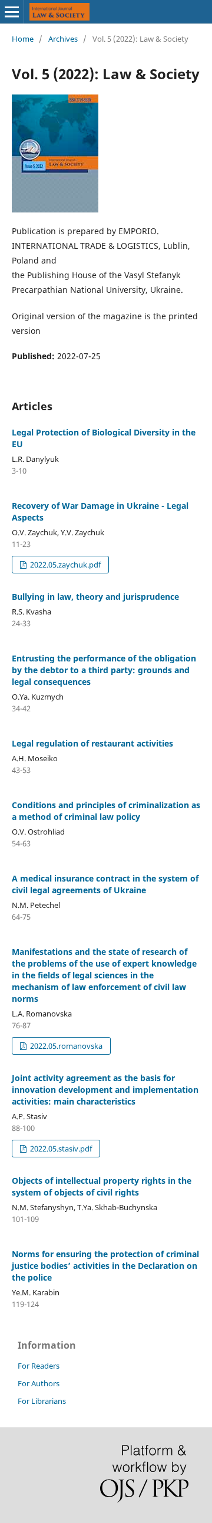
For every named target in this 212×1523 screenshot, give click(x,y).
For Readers (38, 1365)
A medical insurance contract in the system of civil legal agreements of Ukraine (105, 884)
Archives (63, 38)
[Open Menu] (12, 11)
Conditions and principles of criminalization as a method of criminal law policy (106, 810)
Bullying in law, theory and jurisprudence (95, 596)
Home (23, 38)
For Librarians (42, 1401)
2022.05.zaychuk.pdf (64, 564)
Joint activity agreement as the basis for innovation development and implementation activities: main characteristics (105, 1089)
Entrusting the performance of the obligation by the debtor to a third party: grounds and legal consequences (104, 670)
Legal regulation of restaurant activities (92, 743)
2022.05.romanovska (65, 1046)
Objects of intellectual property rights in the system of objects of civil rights (101, 1186)
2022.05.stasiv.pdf (60, 1148)
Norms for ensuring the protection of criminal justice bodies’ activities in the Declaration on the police (105, 1265)
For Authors (38, 1383)
